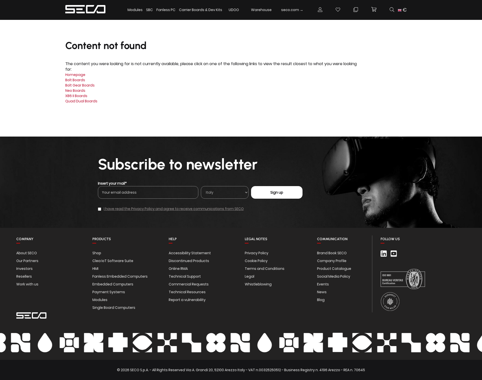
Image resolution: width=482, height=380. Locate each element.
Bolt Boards (75, 79)
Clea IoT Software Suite (112, 260)
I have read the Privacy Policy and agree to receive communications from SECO (174, 208)
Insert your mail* (112, 183)
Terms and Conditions (264, 268)
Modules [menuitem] (135, 9)
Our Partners (27, 260)
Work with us (27, 284)
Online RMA (178, 268)
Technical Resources (187, 291)
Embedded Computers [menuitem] (112, 284)
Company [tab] (24, 239)
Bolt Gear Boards (80, 85)
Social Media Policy (333, 276)
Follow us (390, 239)
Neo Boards (75, 90)
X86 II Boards (76, 95)
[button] (404, 10)
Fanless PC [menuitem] (165, 9)
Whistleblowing (258, 284)
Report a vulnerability (187, 299)
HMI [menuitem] (95, 268)
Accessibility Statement (190, 253)
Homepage (75, 74)
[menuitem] (234, 10)
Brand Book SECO (332, 253)
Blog (321, 299)
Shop (96, 253)
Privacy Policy (256, 253)
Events (323, 284)
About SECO (26, 253)
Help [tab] (173, 239)
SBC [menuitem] (149, 9)
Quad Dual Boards (81, 101)
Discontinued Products (189, 260)
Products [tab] (101, 239)
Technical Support (185, 276)
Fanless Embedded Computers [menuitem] (120, 276)
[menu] (217, 10)
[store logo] (85, 10)
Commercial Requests (189, 284)
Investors (24, 268)
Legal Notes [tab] (256, 239)
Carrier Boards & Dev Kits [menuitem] (200, 9)
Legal (249, 276)
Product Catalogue (334, 268)
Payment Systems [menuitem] (108, 291)
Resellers (24, 276)
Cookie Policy (256, 260)
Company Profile (331, 260)
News (322, 291)
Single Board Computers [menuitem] (113, 307)
